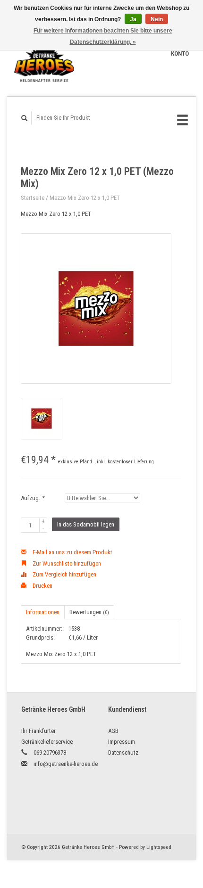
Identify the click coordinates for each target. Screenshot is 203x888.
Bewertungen (89, 612)
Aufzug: (32, 498)
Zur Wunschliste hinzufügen (66, 563)
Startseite (32, 197)
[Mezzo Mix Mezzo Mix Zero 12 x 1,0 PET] (96, 308)
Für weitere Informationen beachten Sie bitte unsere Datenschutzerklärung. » (103, 36)
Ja (133, 19)
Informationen (42, 612)
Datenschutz (123, 752)
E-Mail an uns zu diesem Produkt (71, 552)
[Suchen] (24, 118)
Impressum (121, 741)
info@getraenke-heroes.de (66, 763)
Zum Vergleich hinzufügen (63, 574)
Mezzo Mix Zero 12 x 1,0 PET (85, 197)
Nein (157, 19)
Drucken (41, 585)
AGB (113, 730)
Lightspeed (158, 847)
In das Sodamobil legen (85, 524)
